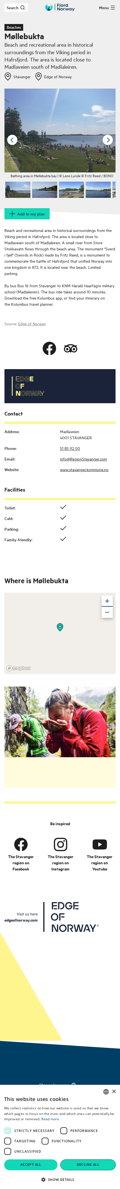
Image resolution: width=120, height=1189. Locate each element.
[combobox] (106, 1092)
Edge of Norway (32, 323)
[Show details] (60, 627)
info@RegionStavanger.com (83, 458)
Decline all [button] (88, 1164)
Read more (50, 1119)
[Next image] (108, 140)
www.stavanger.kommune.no (84, 469)
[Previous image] (12, 140)
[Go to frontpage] (60, 7)
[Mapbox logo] (18, 668)
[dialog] (60, 1137)
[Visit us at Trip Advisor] (70, 348)
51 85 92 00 (70, 448)
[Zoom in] (107, 601)
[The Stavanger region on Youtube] (99, 844)
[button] (60, 1179)
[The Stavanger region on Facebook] (21, 844)
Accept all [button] (30, 1164)
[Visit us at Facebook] (49, 348)
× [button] (114, 1092)
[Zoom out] (107, 612)
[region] (60, 633)
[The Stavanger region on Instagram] (60, 844)
